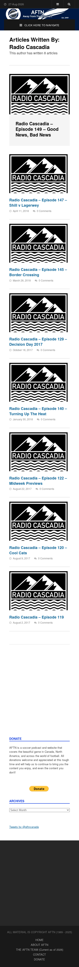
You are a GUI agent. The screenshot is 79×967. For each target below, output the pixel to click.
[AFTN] (39, 13)
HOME (39, 940)
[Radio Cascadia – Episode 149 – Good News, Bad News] (39, 94)
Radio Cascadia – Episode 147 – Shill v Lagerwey (38, 202)
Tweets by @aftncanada (24, 827)
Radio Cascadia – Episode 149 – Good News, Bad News (37, 129)
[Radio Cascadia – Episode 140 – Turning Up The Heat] (38, 382)
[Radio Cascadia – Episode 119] (38, 590)
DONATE (39, 959)
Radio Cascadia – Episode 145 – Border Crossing (38, 272)
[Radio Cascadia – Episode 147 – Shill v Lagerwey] (38, 173)
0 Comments (44, 211)
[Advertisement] (39, 694)
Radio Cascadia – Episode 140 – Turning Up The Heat (38, 411)
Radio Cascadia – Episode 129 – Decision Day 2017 (38, 341)
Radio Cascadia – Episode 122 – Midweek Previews (38, 480)
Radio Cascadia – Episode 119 (36, 617)
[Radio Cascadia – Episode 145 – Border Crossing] (38, 243)
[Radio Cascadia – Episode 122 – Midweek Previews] (38, 451)
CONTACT (39, 954)
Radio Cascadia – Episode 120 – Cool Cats (38, 550)
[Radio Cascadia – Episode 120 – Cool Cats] (38, 521)
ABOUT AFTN (39, 945)
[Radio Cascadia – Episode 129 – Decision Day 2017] (38, 312)
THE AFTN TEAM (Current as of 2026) (39, 950)
